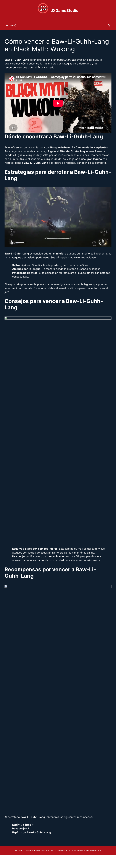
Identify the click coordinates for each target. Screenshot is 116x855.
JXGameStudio (64, 10)
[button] (109, 25)
